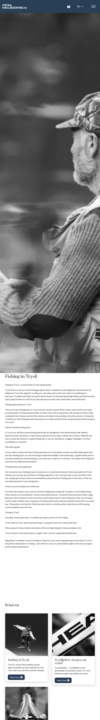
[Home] (14, 6)
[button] (80, 6)
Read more (15, 677)
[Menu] (93, 6)
